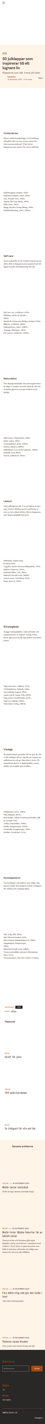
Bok (5, 937)
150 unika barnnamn (16, 1092)
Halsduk (7, 452)
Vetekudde (8, 829)
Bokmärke (8, 560)
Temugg (7, 330)
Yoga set (7, 701)
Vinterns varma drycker (15, 1341)
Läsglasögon (9, 943)
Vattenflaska (9, 692)
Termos (7, 952)
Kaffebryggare (10, 192)
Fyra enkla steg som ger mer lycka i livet (22, 1294)
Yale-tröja (8, 934)
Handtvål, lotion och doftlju (15, 321)
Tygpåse (7, 566)
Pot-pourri (8, 333)
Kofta (6, 441)
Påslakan (7, 315)
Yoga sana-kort (10, 686)
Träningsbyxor (10, 689)
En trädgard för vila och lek (20, 1128)
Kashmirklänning (11, 210)
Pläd (5, 204)
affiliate (13, 1011)
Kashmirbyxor (9, 327)
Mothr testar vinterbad (15, 1187)
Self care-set (9, 312)
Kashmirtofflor (10, 572)
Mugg (6, 207)
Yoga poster (9, 698)
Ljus (5, 198)
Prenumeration (10, 958)
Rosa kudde (8, 817)
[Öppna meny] (22, 1389)
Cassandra (11, 77)
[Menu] (3, 3)
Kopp (6, 581)
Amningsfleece (10, 444)
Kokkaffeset (8, 449)
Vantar (6, 201)
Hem (4, 53)
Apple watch (9, 695)
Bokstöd (7, 575)
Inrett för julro (13, 1057)
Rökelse (7, 324)
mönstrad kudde (29, 817)
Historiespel (9, 940)
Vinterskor (8, 703)
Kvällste (7, 832)
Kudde (6, 826)
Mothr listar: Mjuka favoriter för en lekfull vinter (22, 1234)
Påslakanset (9, 811)
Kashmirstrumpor (11, 195)
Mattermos (8, 438)
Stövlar (6, 446)
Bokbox (7, 569)
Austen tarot (9, 578)
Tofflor (6, 823)
